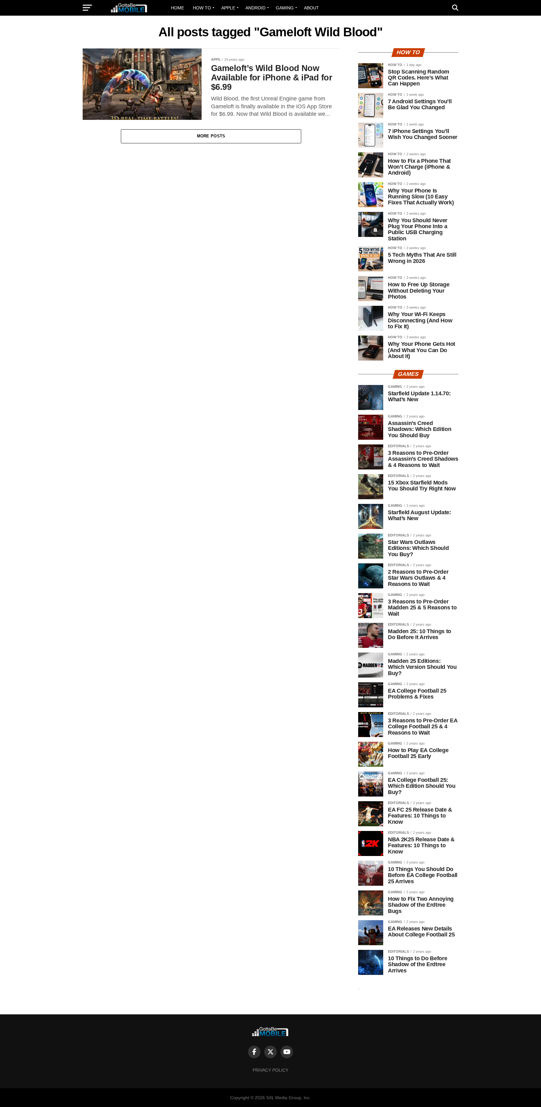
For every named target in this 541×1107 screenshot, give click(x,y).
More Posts (211, 136)
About (311, 7)
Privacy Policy (270, 1070)
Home (177, 7)
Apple (228, 7)
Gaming (285, 7)
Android (255, 7)
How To (202, 7)
